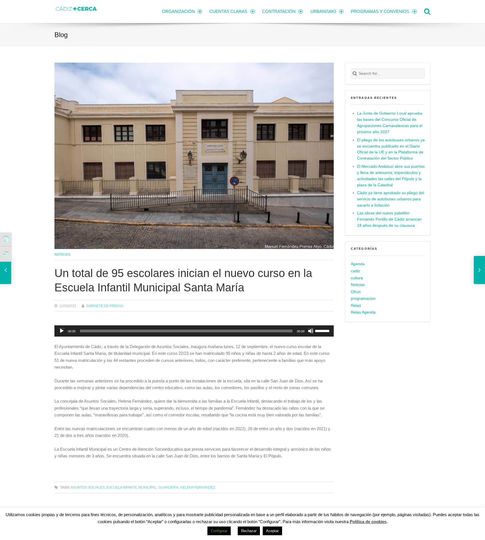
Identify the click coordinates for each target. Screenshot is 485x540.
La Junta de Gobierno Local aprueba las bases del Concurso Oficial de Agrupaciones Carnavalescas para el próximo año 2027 (389, 122)
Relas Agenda (363, 312)
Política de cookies (368, 521)
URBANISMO (323, 11)
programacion (363, 298)
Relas (356, 305)
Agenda (358, 264)
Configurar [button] (219, 531)
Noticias (62, 254)
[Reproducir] (62, 331)
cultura (357, 278)
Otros (356, 292)
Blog (61, 34)
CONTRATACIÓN (279, 11)
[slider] (323, 330)
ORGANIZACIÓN (178, 11)
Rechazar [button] (249, 531)
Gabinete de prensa (104, 306)
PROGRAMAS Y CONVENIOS (380, 11)
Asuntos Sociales (88, 487)
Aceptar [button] (272, 531)
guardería (168, 487)
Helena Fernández (197, 487)
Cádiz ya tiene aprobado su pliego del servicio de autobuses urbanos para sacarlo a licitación (390, 199)
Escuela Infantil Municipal (131, 487)
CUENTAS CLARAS (228, 11)
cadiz (355, 271)
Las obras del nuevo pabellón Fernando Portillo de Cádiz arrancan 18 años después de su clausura (389, 219)
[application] (194, 331)
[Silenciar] (311, 331)
